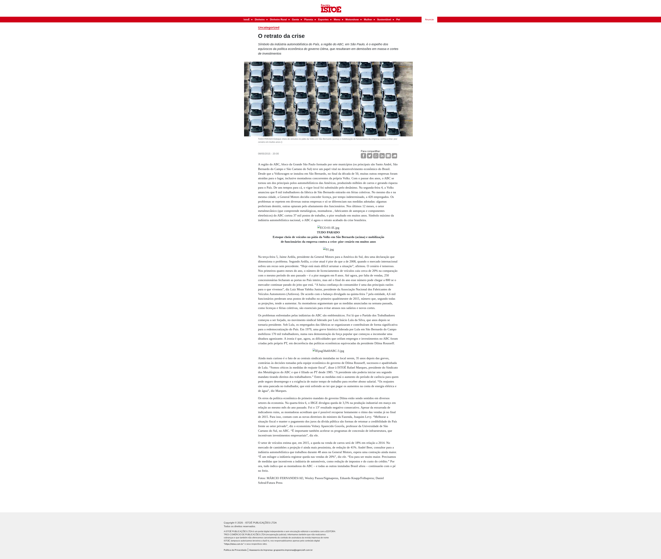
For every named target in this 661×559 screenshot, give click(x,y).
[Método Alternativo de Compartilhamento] (394, 155)
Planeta (308, 19)
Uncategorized (268, 27)
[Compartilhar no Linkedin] (382, 155)
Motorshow (352, 19)
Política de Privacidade (235, 550)
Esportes (323, 19)
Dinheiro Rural (278, 19)
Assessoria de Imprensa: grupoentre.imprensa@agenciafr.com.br (281, 550)
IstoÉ (247, 19)
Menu (337, 19)
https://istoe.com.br (233, 544)
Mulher (368, 19)
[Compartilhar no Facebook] (363, 155)
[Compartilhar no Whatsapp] (376, 155)
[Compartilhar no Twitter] (369, 155)
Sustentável (384, 19)
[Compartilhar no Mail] (388, 155)
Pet (398, 19)
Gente (295, 19)
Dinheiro (260, 19)
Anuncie (429, 19)
